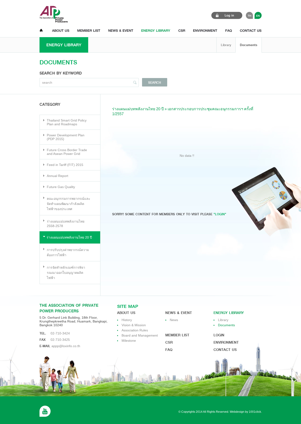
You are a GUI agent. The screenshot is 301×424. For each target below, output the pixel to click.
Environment (226, 342)
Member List (177, 335)
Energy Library (229, 313)
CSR (169, 342)
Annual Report (57, 176)
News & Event (178, 313)
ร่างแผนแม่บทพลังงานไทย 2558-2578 (65, 224)
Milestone (129, 340)
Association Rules (135, 330)
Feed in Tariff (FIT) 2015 (65, 165)
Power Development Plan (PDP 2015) (65, 137)
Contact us (225, 350)
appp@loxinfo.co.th (65, 346)
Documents (248, 44)
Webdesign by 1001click (245, 411)
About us (126, 313)
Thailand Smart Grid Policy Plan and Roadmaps (67, 122)
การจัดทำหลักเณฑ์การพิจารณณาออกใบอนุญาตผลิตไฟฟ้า (66, 273)
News (174, 320)
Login (219, 335)
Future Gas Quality (61, 187)
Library (226, 44)
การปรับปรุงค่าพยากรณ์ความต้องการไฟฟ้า (68, 252)
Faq (168, 350)
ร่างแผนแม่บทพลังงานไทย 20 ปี (69, 237)
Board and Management (140, 335)
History (127, 320)
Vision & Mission (134, 325)
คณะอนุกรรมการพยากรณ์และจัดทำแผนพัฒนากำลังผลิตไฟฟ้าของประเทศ (68, 204)
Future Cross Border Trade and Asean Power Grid (67, 152)
